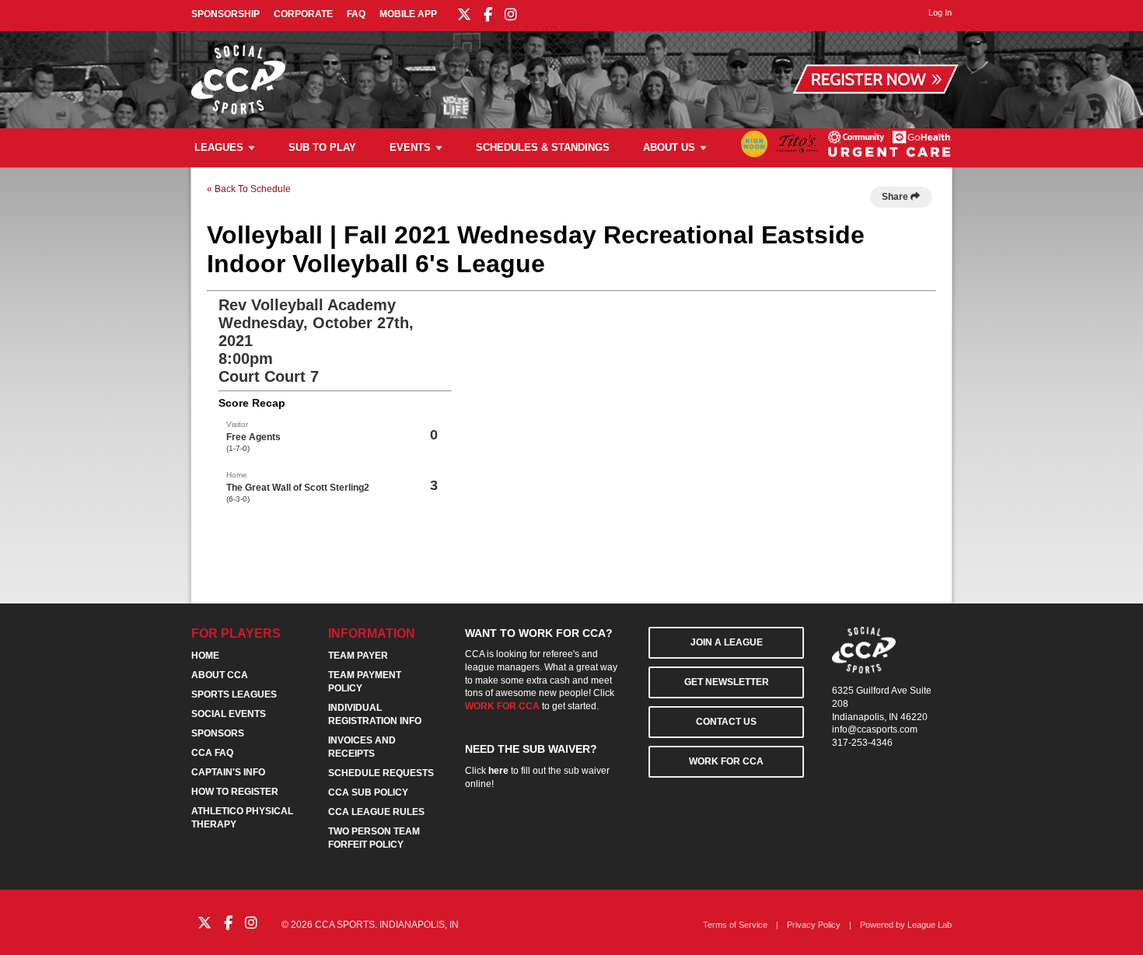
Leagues (218, 147)
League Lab (929, 924)
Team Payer (358, 655)
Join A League (726, 642)
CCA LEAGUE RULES (376, 811)
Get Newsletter (726, 682)
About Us (669, 147)
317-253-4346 (862, 742)
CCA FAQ (212, 752)
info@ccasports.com (875, 729)
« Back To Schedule (249, 189)
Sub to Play (322, 147)
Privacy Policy (814, 924)
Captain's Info (228, 772)
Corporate (303, 14)
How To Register (234, 791)
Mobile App (408, 14)
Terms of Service (735, 924)
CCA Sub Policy (368, 792)
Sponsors (217, 733)
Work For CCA (726, 761)
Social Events (228, 713)
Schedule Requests (381, 773)
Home (205, 655)
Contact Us (726, 721)
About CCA (219, 675)
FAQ (356, 14)
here (498, 770)
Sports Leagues (234, 694)
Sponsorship (225, 14)
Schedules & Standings (543, 147)
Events (410, 147)
